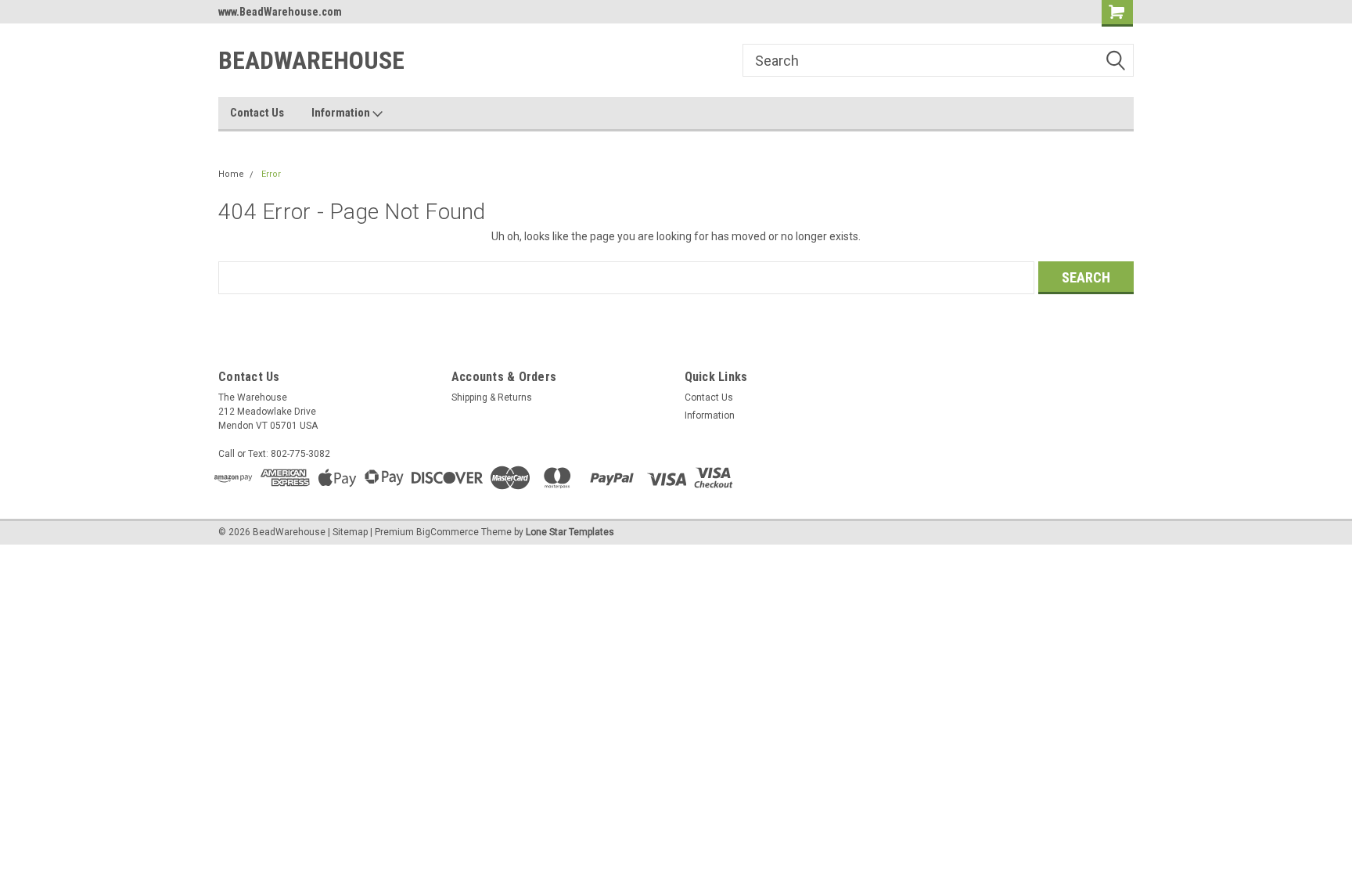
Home (231, 174)
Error (271, 174)
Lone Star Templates (570, 532)
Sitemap (350, 532)
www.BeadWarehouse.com (280, 11)
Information (341, 113)
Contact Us (257, 113)
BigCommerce (447, 532)
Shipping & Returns (491, 397)
